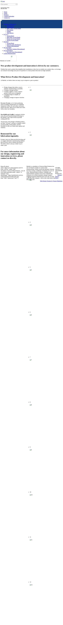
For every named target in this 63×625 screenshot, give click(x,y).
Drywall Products (8, 50)
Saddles (9, 31)
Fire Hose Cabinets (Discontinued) (16, 49)
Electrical (6, 41)
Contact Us (7, 17)
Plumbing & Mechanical (10, 24)
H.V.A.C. (6, 34)
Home (5, 12)
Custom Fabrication (9, 16)
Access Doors (10, 25)
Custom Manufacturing (10, 53)
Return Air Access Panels (13, 39)
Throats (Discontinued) (13, 46)
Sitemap (60, 175)
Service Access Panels (12, 40)
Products (6, 15)
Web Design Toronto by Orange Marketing (51, 181)
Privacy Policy (57, 177)
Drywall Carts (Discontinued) (14, 52)
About (5, 13)
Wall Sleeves (10, 33)
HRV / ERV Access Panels (14, 28)
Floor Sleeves (10, 27)
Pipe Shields (10, 30)
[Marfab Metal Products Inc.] (3, 1)
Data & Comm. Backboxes (14, 44)
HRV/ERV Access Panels (13, 37)
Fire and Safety (7, 47)
